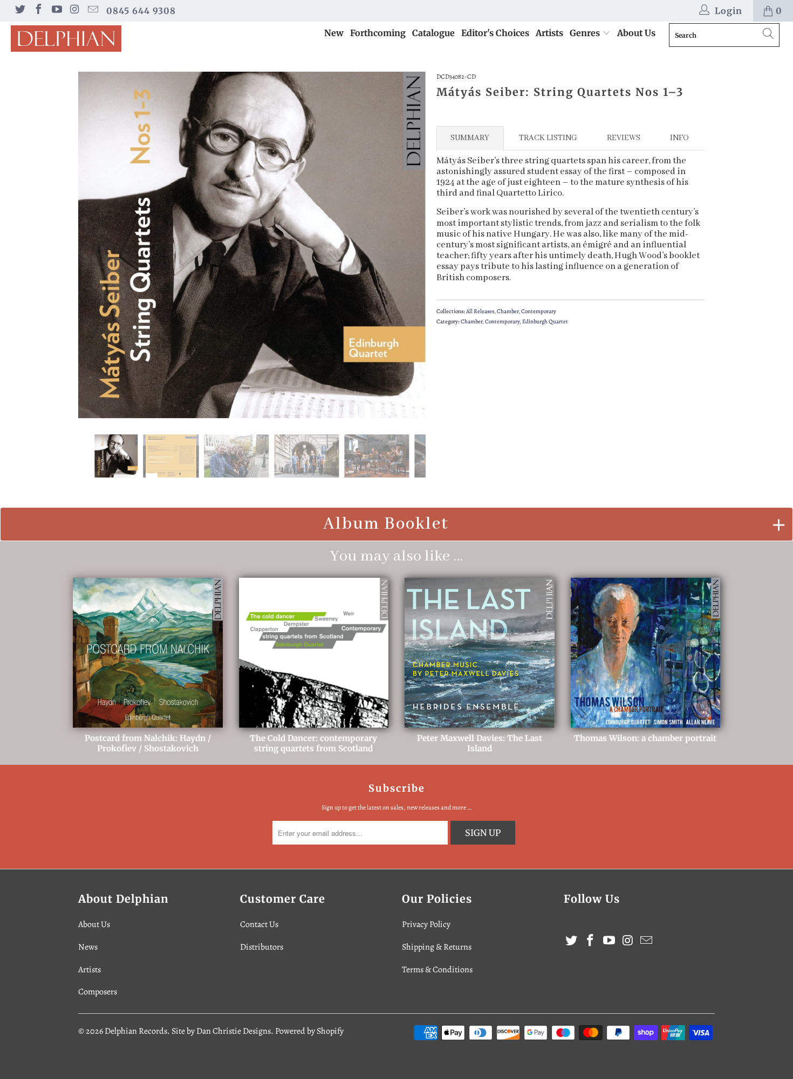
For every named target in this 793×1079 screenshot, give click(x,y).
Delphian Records (136, 1031)
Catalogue (433, 32)
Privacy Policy (426, 924)
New (334, 32)
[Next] (407, 245)
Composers (97, 992)
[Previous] (97, 245)
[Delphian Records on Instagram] (74, 11)
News (88, 947)
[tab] (470, 138)
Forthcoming (378, 32)
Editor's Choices (495, 32)
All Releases (480, 311)
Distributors (261, 947)
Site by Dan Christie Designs (221, 1031)
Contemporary (538, 311)
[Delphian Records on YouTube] (56, 11)
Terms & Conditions (437, 970)
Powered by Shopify (309, 1031)
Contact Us (259, 924)
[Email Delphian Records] (92, 11)
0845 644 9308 (141, 10)
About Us (636, 32)
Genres (586, 32)
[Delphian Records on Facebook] (38, 11)
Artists (549, 32)
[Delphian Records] (69, 39)
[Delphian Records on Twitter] (19, 11)
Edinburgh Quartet (545, 321)
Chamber (507, 311)
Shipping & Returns (436, 947)
